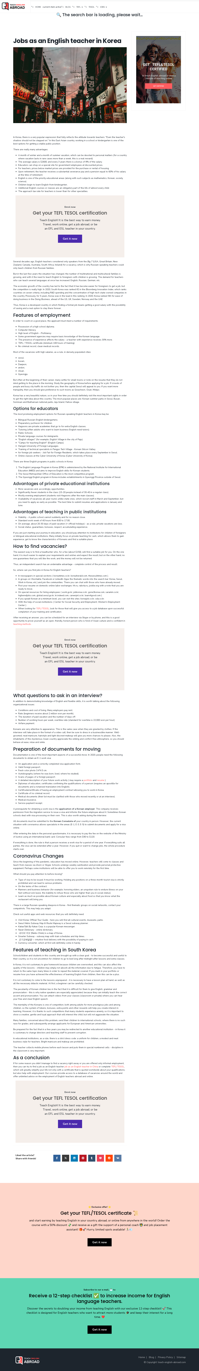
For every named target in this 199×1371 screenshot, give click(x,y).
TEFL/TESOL (42, 608)
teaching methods (22, 624)
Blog (68, 7)
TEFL (78, 7)
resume (100, 780)
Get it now (70, 239)
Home (38, 7)
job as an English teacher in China (81, 1066)
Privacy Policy (165, 1357)
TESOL (91, 7)
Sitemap (181, 1357)
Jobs (102, 7)
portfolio (88, 780)
